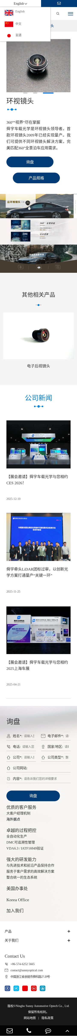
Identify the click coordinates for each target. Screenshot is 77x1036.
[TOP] (67, 1030)
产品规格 (36, 178)
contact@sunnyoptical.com (26, 970)
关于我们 (11, 940)
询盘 (33, 796)
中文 (18, 23)
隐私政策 (47, 1018)
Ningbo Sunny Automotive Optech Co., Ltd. (43, 1006)
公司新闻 (38, 398)
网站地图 (30, 1018)
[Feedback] (48, 1030)
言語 (18, 35)
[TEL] (28, 1030)
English (20, 11)
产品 (8, 931)
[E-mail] (9, 1030)
